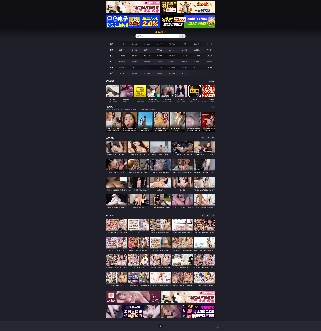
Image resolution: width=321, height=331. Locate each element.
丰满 (203, 215)
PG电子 (122, 44)
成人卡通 (147, 56)
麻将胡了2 (172, 44)
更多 (213, 138)
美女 (203, 138)
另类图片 (209, 62)
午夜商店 (134, 73)
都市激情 (122, 67)
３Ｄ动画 (159, 50)
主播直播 (197, 50)
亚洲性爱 (122, 56)
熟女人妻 (172, 50)
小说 (111, 67)
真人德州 (134, 44)
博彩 (111, 44)
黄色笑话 (197, 67)
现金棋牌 (197, 44)
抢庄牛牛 (209, 44)
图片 (111, 61)
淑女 (208, 215)
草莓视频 (147, 73)
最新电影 (110, 215)
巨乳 (208, 138)
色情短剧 (184, 73)
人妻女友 (147, 67)
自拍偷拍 (134, 50)
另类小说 (184, 67)
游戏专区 (159, 44)
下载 (213, 107)
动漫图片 (159, 62)
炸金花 (184, 44)
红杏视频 (172, 73)
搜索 (182, 36)
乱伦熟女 (197, 56)
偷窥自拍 (122, 62)
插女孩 (122, 73)
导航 (111, 73)
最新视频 (110, 137)
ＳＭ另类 (209, 50)
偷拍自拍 (134, 56)
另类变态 (209, 56)
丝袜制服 (184, 50)
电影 (111, 56)
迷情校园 (172, 67)
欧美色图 (147, 62)
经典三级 (184, 56)
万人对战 (147, 44)
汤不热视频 (159, 73)
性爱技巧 (209, 67)
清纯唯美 (184, 62)
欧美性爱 (159, 56)
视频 (111, 50)
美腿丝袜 (172, 62)
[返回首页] (218, 327)
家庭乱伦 (134, 67)
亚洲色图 (134, 62)
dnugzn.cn (160, 31)
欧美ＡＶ (147, 50)
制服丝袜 (172, 56)
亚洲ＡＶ (122, 50)
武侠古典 (159, 67)
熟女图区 (197, 62)
